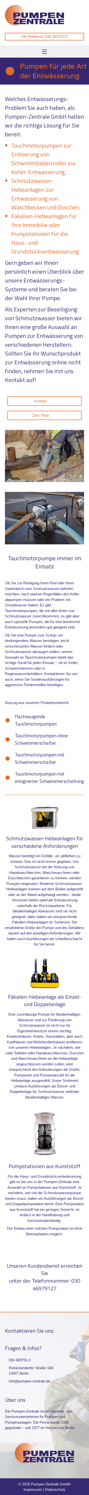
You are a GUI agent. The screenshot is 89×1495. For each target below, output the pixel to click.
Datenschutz (55, 1489)
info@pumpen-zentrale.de (29, 1381)
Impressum (32, 1489)
